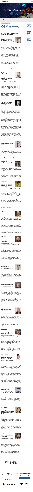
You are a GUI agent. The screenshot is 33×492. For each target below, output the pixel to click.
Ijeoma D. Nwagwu (9, 28)
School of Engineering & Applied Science (24, 484)
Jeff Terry (28, 42)
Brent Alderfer (3, 26)
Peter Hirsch (10, 27)
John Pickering (14, 28)
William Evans (15, 26)
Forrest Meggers (3, 28)
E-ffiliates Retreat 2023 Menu (5, 23)
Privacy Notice (30, 489)
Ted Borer (7, 26)
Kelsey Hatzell (6, 27)
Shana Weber (29, 45)
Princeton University (9, 484)
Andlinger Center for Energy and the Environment (6, 1)
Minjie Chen (11, 26)
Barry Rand (19, 28)
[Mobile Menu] (32, 1)
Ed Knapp (14, 27)
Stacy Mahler (18, 27)
